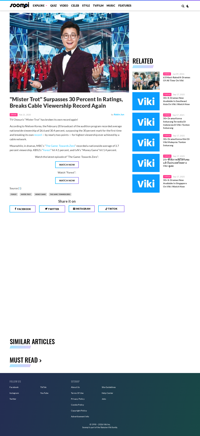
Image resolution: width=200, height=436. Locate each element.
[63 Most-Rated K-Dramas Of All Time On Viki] (146, 81)
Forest (47, 150)
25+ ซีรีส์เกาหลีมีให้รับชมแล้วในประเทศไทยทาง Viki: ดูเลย (176, 162)
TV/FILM (98, 5)
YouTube (44, 393)
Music (111, 5)
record (38, 134)
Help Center (107, 393)
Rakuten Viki (106, 427)
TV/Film (167, 94)
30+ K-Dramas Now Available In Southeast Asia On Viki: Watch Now (176, 100)
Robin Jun (119, 114)
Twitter (53, 209)
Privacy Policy (77, 399)
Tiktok (112, 208)
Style (86, 5)
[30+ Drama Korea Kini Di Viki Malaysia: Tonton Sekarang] (146, 142)
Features (124, 5)
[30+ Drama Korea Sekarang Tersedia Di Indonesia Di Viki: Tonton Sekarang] (146, 122)
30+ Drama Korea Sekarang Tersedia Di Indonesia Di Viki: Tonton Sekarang (176, 123)
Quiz (53, 5)
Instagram (82, 208)
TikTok (43, 387)
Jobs (104, 399)
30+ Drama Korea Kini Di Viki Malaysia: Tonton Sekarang (176, 142)
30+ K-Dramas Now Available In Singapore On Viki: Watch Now (175, 183)
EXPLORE (38, 5)
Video (64, 5)
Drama (13, 114)
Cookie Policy (77, 404)
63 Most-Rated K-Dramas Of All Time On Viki (176, 79)
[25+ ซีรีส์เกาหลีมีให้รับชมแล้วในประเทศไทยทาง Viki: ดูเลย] (146, 163)
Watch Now (67, 164)
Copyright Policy (79, 410)
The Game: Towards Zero (60, 145)
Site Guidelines (109, 387)
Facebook (24, 209)
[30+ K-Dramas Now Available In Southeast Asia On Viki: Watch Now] (146, 101)
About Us (75, 387)
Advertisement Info (80, 416)
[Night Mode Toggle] (188, 6)
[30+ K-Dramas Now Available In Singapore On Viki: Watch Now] (146, 183)
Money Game (40, 194)
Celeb (75, 5)
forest (14, 194)
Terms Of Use (77, 393)
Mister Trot (26, 194)
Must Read (24, 359)
